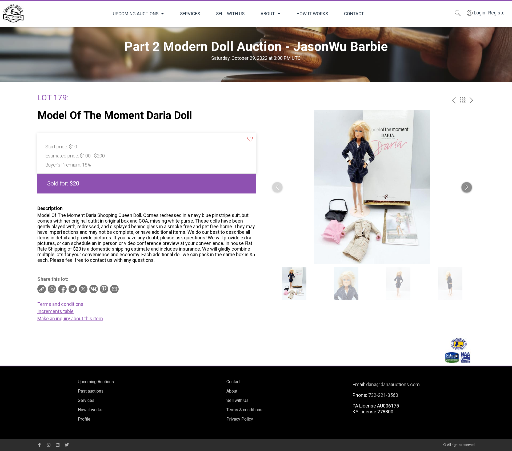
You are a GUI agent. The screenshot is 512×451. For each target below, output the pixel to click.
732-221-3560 (383, 395)
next (471, 100)
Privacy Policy (239, 419)
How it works (312, 13)
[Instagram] (48, 445)
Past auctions (90, 391)
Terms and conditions (60, 304)
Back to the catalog (462, 100)
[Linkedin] (57, 445)
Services (190, 13)
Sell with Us (230, 13)
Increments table (55, 311)
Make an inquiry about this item (70, 318)
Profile (84, 419)
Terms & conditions (244, 409)
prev (453, 100)
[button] (466, 187)
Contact (354, 13)
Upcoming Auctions (135, 13)
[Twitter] (67, 445)
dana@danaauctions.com (393, 384)
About (268, 13)
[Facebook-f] (39, 445)
